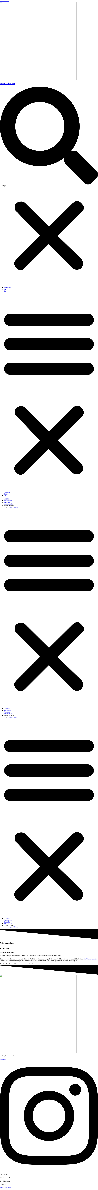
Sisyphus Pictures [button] (8, 964)
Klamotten (7, 502)
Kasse (5, 289)
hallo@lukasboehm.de (90, 959)
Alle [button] (1, 964)
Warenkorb (7, 287)
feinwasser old (8, 504)
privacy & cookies (5, 1187)
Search (2, 186)
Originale (6, 499)
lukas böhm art (7, 83)
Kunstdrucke (8, 500)
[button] (49, 136)
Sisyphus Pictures (13, 507)
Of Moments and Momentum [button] (23, 964)
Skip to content (4, 1)
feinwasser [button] (35, 964)
